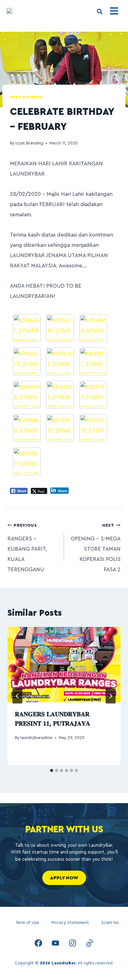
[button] (99, 11)
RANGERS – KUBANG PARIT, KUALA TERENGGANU (27, 547)
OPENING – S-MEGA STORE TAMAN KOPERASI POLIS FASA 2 (96, 547)
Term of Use (27, 922)
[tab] (51, 770)
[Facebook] (38, 943)
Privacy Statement (70, 922)
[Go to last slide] (17, 696)
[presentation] (64, 665)
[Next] (111, 696)
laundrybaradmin (37, 738)
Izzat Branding (29, 143)
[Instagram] (72, 943)
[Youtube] (55, 943)
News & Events (26, 97)
